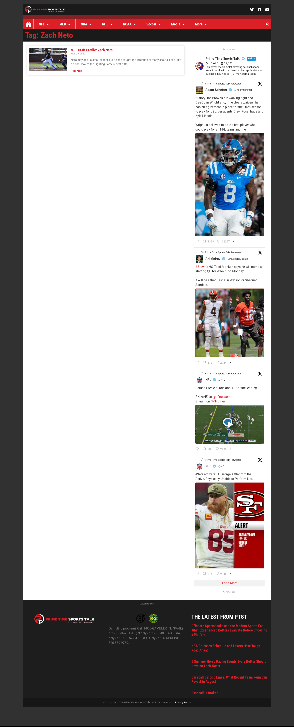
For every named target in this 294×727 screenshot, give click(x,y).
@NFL (221, 379)
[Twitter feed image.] (229, 184)
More (199, 24)
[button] (267, 24)
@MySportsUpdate (238, 258)
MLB (62, 24)
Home (28, 24)
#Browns (201, 267)
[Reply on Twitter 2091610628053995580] (198, 362)
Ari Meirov (212, 259)
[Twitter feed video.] (229, 424)
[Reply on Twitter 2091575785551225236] (198, 574)
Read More (76, 70)
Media (175, 24)
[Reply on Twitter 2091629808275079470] (198, 241)
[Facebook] (259, 9)
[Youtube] (267, 9)
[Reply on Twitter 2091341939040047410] (198, 449)
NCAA (127, 24)
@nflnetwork (221, 397)
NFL (42, 24)
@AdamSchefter (243, 89)
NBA (84, 24)
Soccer (151, 24)
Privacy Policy (183, 702)
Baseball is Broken (204, 693)
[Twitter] (252, 9)
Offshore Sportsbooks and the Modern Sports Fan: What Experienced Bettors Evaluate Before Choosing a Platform (229, 630)
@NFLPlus (218, 401)
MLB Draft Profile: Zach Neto (92, 50)
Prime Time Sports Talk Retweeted (223, 83)
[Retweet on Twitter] (202, 83)
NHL (105, 24)
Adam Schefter (216, 90)
